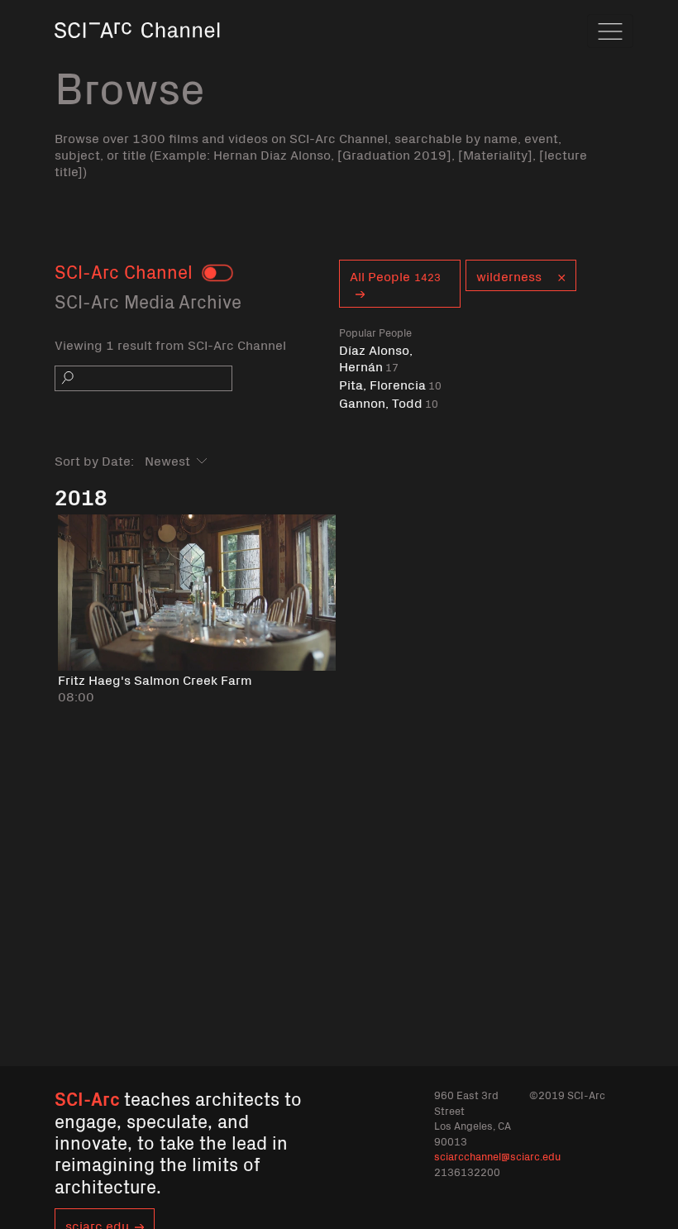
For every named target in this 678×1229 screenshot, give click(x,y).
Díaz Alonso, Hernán (376, 358)
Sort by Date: (94, 460)
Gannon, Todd (388, 402)
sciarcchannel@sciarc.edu (497, 1156)
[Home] (137, 53)
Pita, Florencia (390, 384)
